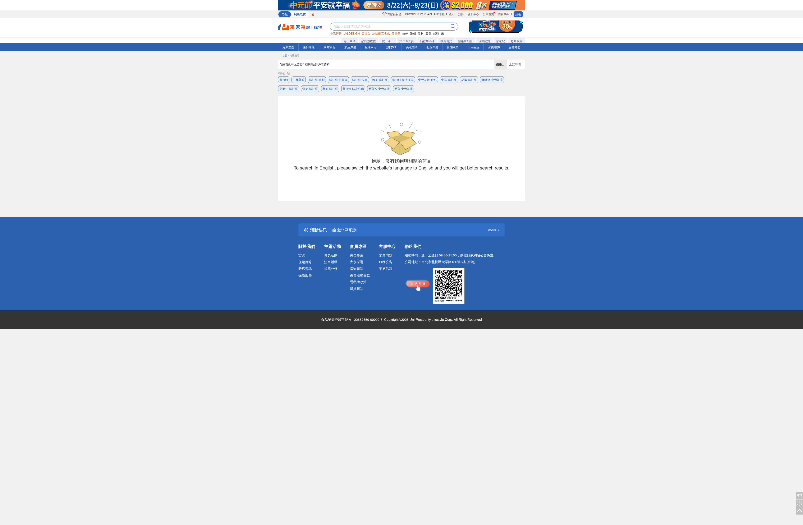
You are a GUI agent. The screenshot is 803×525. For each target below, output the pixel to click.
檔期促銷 (446, 41)
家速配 (500, 41)
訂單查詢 (488, 14)
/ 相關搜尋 (293, 55)
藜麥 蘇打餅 (330, 89)
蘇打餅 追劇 (317, 80)
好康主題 (288, 47)
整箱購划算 (465, 41)
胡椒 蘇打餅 (469, 80)
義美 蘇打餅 (380, 80)
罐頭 (436, 33)
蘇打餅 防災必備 (353, 89)
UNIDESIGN (352, 33)
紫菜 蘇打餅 (310, 89)
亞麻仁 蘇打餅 (288, 89)
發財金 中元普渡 (492, 80)
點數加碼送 (427, 41)
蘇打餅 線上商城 (403, 80)
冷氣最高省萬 (381, 33)
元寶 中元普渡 (403, 89)
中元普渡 (298, 80)
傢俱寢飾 (494, 47)
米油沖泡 (350, 47)
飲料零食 (329, 47)
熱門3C (391, 47)
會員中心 (473, 14)
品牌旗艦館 (368, 41)
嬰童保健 (432, 47)
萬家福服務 (394, 14)
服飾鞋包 (514, 47)
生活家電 (370, 47)
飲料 (421, 33)
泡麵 (413, 33)
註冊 (461, 14)
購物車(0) (503, 14)
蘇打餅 (283, 80)
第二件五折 (406, 41)
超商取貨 (516, 41)
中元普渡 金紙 (427, 80)
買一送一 (388, 41)
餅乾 (405, 33)
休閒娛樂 (453, 47)
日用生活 (473, 47)
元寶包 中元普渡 (379, 89)
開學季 (396, 33)
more (492, 230)
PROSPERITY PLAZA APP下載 (425, 14)
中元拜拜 (336, 33)
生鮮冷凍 (309, 47)
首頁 (284, 55)
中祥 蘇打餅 (449, 80)
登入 (451, 14)
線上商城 (349, 41)
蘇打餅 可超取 (338, 80)
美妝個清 (412, 47)
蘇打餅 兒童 (360, 80)
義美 (428, 33)
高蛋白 (366, 33)
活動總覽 (484, 41)
